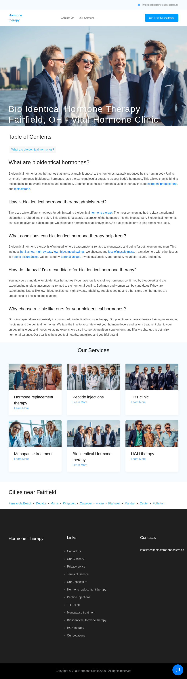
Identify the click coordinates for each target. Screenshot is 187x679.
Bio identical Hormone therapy (86, 620)
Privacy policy (76, 566)
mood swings (76, 251)
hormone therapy (101, 212)
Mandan (130, 503)
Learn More (21, 408)
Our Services (87, 17)
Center (144, 503)
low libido (60, 251)
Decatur (41, 503)
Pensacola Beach (20, 503)
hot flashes (27, 251)
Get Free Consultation (162, 17)
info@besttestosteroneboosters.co (160, 4)
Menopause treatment (33, 454)
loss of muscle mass (121, 251)
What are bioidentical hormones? (32, 149)
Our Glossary (75, 558)
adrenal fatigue (70, 256)
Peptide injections (88, 397)
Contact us (67, 17)
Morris (55, 503)
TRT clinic (140, 397)
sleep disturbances (26, 256)
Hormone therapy (26, 538)
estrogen (153, 183)
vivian (100, 503)
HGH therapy (142, 454)
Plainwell (114, 503)
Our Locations (76, 635)
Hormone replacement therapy (86, 589)
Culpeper (86, 503)
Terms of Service (78, 574)
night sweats (44, 251)
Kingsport (69, 503)
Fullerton (158, 503)
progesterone (168, 183)
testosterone (22, 188)
